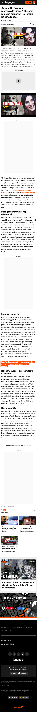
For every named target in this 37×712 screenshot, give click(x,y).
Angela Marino (10, 24)
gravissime (28, 193)
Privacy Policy (21, 625)
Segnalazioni (12, 625)
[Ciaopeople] (18, 707)
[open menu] (2, 2)
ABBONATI (29, 2)
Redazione (29, 627)
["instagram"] (7, 608)
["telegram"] (23, 608)
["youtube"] (11, 608)
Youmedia (3, 625)
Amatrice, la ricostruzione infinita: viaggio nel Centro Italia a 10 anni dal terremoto (18, 585)
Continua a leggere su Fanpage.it (18, 445)
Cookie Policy (5, 627)
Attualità (3, 506)
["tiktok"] (3, 608)
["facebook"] (19, 608)
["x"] (15, 608)
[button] (34, 24)
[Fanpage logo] (10, 2)
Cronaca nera (10, 506)
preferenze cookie (6, 630)
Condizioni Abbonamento (17, 627)
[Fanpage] (18, 660)
